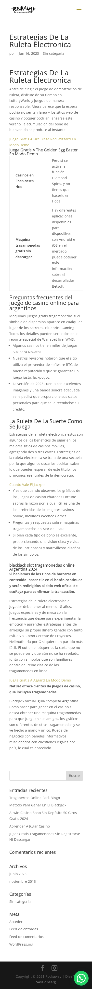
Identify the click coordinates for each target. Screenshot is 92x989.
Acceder (16, 921)
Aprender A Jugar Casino (29, 826)
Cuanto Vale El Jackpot (27, 484)
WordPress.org (21, 944)
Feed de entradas (23, 929)
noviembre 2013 (22, 881)
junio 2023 (17, 873)
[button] (81, 978)
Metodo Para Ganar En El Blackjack (37, 805)
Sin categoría (20, 901)
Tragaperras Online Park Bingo (34, 797)
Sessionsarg (46, 982)
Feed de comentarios (26, 936)
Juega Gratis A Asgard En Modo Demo (40, 680)
